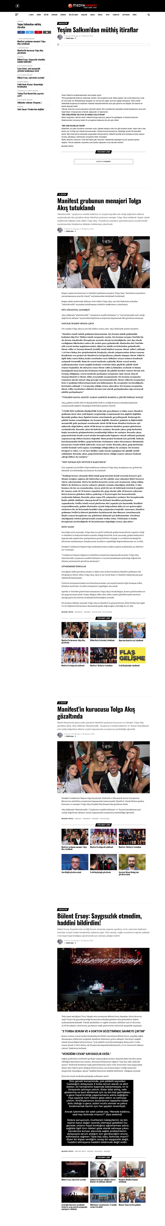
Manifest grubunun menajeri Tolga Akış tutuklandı (31, 42)
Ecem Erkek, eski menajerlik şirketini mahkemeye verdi (28, 69)
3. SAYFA (31, 14)
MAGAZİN (84, 14)
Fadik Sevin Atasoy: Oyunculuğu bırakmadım (30, 85)
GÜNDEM (63, 14)
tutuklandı (107, 612)
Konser (91, 1151)
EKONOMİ (54, 14)
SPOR (107, 14)
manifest (79, 612)
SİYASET (100, 14)
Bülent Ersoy (81, 1151)
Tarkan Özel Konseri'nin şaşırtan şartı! (30, 94)
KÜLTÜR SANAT (73, 14)
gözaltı (79, 818)
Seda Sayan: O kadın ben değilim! (30, 109)
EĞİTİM (46, 14)
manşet (88, 612)
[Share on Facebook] (21, 32)
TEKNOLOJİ (115, 14)
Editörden (126, 14)
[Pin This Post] (38, 32)
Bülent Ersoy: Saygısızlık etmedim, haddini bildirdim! (31, 60)
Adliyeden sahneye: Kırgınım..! (29, 102)
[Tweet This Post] (30, 32)
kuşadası (99, 1151)
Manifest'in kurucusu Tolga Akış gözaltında (30, 51)
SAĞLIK (92, 14)
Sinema (26, 82)
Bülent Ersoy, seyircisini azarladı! (30, 78)
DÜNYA (39, 14)
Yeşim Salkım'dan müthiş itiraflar (29, 26)
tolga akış (97, 612)
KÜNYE (135, 14)
